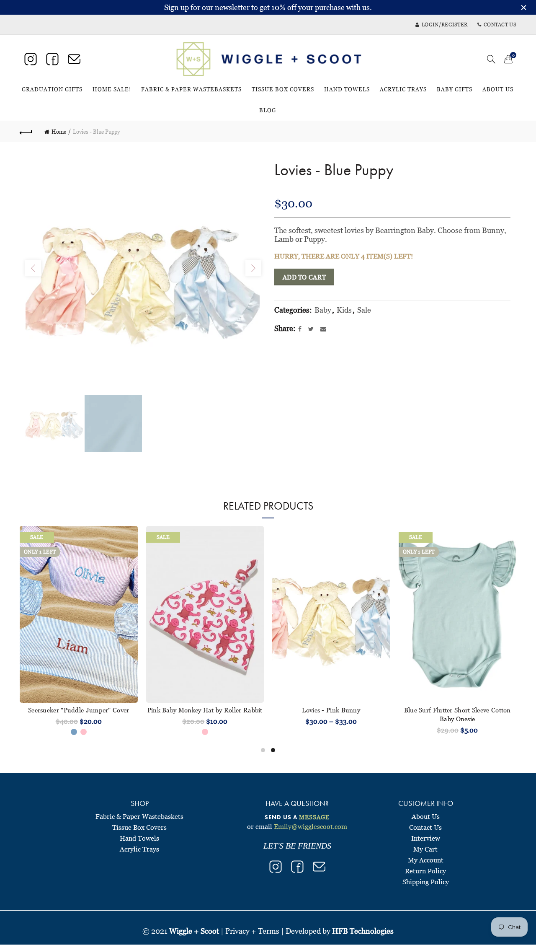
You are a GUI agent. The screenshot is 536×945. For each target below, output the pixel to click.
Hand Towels (347, 89)
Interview (425, 838)
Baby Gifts (454, 89)
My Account (425, 860)
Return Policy (425, 871)
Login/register (444, 24)
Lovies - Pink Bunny (331, 710)
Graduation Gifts (52, 89)
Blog (267, 110)
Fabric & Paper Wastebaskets (191, 89)
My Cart (425, 849)
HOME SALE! (115, 86)
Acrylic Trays (403, 89)
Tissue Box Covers (283, 89)
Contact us (500, 24)
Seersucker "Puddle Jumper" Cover (78, 710)
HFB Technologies (363, 931)
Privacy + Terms (252, 931)
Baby (322, 310)
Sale (364, 310)
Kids (344, 310)
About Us (497, 89)
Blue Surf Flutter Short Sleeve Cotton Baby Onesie (457, 714)
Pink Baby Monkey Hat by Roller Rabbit (205, 710)
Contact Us (425, 827)
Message (314, 817)
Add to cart (304, 277)
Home (59, 131)
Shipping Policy (425, 881)
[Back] (25, 131)
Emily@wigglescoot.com (310, 826)
